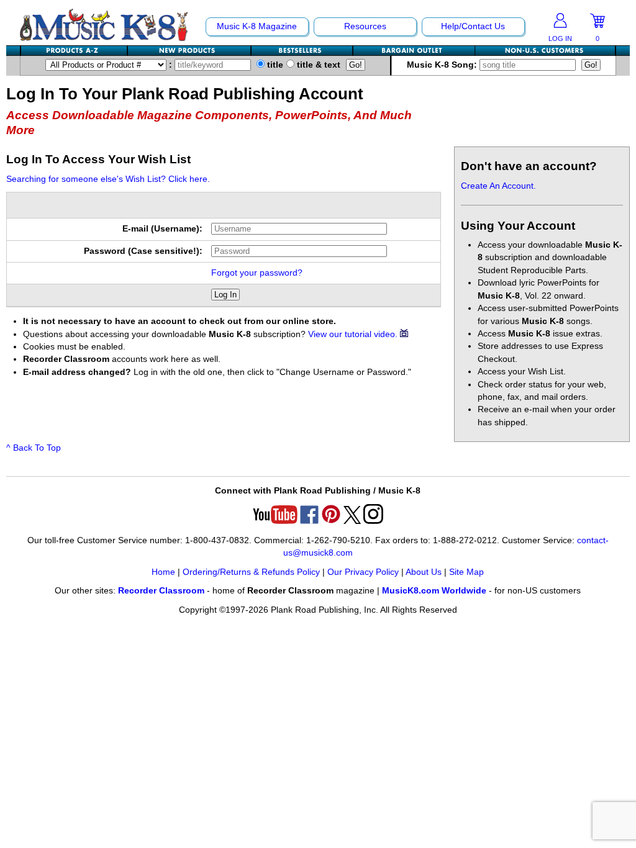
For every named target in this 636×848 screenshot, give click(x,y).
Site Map (466, 572)
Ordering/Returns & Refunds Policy (251, 572)
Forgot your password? (256, 272)
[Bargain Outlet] (414, 50)
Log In (225, 294)
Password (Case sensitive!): (143, 251)
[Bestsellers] (302, 50)
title (274, 65)
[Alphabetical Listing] (74, 50)
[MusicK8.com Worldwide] (545, 50)
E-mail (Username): (162, 228)
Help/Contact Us (473, 26)
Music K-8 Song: (443, 65)
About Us (424, 572)
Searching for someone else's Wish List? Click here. (108, 179)
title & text (317, 65)
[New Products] (190, 50)
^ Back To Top (33, 448)
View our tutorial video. (354, 334)
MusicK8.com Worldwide (434, 590)
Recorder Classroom (161, 590)
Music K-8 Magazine (257, 26)
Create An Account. (498, 186)
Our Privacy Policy (363, 572)
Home (163, 572)
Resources (365, 26)
